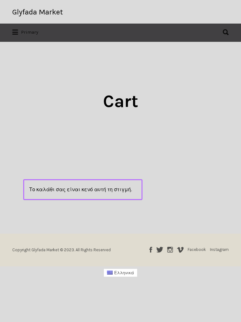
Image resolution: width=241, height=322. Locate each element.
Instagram (170, 249)
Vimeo (180, 249)
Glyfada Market (37, 12)
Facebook (150, 249)
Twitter (159, 249)
